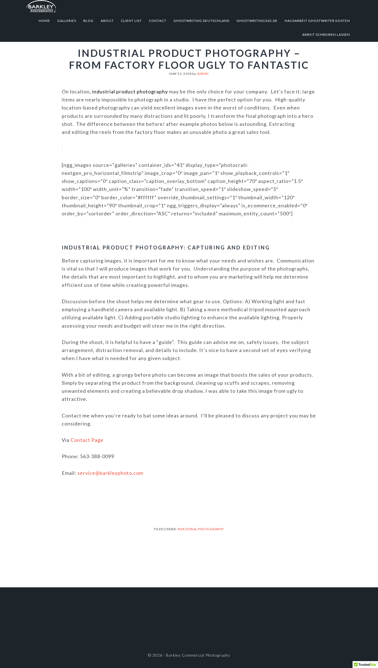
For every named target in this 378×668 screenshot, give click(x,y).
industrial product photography (130, 91)
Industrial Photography (201, 529)
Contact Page (87, 440)
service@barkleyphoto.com (110, 473)
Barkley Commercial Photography (80, 7)
